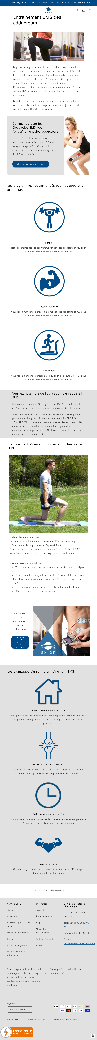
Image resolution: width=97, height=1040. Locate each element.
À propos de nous (44, 916)
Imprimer (40, 945)
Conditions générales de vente (18, 924)
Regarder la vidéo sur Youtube (20, 642)
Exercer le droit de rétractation (16, 953)
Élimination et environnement (43, 931)
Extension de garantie (17, 945)
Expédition (12, 916)
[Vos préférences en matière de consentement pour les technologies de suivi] (93, 1036)
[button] (6, 10)
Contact (11, 910)
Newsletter (41, 910)
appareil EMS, (20, 91)
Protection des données (18, 933)
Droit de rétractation (45, 939)
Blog (38, 923)
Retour (10, 939)
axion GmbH (19, 1019)
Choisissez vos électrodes (31, 164)
